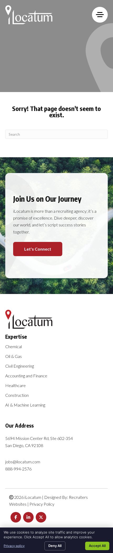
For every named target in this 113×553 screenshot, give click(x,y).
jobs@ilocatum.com (22, 461)
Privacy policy (14, 546)
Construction (17, 395)
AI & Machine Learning (25, 405)
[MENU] (100, 15)
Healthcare (15, 385)
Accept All (97, 546)
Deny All (54, 546)
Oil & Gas (13, 356)
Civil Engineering (19, 366)
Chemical (13, 346)
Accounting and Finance (26, 376)
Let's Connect (37, 248)
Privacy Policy (41, 503)
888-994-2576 (18, 468)
